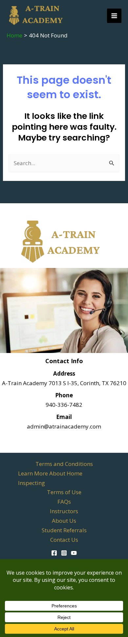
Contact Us (64, 539)
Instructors (64, 511)
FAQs (64, 501)
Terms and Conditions (64, 464)
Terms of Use (64, 492)
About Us (64, 520)
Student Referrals (64, 530)
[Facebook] (54, 553)
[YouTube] (74, 553)
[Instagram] (64, 553)
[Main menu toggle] (114, 16)
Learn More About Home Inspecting (50, 478)
